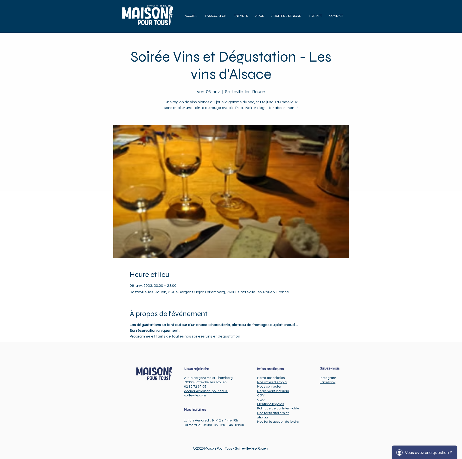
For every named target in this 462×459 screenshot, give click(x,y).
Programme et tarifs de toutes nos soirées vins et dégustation (185, 336)
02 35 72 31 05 (195, 386)
